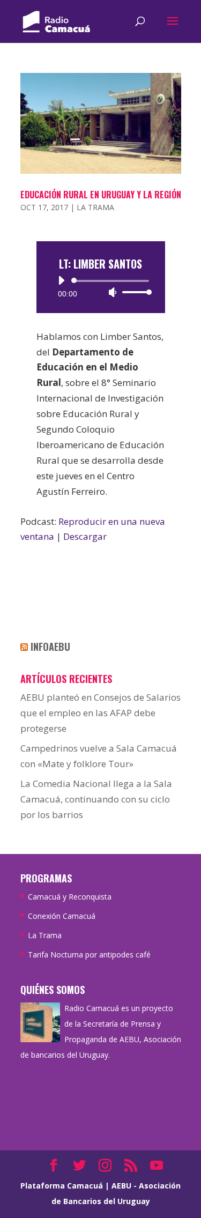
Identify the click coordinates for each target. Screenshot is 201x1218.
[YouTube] (156, 1166)
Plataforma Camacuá (61, 1185)
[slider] (134, 292)
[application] (101, 286)
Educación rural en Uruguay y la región (100, 194)
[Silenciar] (112, 292)
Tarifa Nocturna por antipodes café (89, 954)
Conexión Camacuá (61, 916)
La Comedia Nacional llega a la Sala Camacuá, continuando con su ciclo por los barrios (96, 799)
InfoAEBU (50, 646)
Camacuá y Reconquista (69, 897)
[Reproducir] (61, 280)
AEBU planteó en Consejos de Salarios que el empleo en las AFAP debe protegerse (100, 712)
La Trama (95, 207)
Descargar (85, 536)
